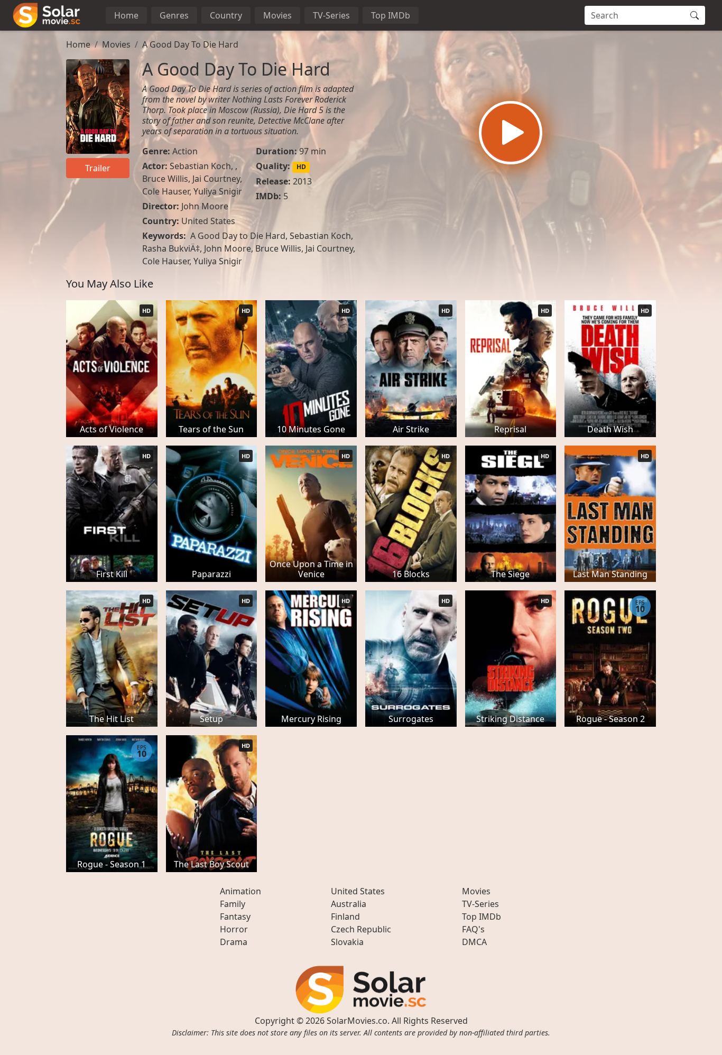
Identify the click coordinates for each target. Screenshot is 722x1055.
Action (185, 151)
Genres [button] (174, 15)
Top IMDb (390, 15)
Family (232, 904)
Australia (348, 904)
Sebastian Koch (200, 166)
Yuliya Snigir (217, 191)
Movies (277, 15)
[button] (510, 132)
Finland (345, 916)
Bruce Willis (165, 178)
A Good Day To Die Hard (190, 44)
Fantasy (235, 916)
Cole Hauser (165, 191)
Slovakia (347, 942)
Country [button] (226, 15)
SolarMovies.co (357, 1020)
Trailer (97, 168)
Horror (234, 929)
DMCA (474, 942)
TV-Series (331, 15)
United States (208, 221)
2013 (302, 181)
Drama (233, 942)
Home (126, 15)
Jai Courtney (216, 178)
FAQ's (473, 929)
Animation (240, 891)
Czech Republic (361, 929)
